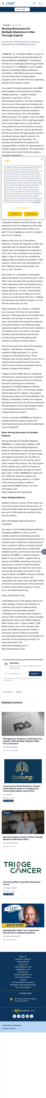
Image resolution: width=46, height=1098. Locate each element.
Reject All (15, 214)
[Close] (41, 159)
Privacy (23, 979)
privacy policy (8, 680)
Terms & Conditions (23, 977)
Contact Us (23, 964)
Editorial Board (23, 962)
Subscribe (34, 674)
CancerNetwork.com (23, 967)
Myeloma (19, 692)
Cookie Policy (36, 202)
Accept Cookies (31, 214)
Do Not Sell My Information (23, 982)
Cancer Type (20, 9)
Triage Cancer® (11, 888)
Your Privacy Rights (23, 987)
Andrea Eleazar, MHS (12, 936)
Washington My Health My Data (23, 985)
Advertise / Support (23, 959)
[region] (23, 188)
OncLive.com (23, 972)
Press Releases (8, 692)
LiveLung (8, 794)
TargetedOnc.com (23, 969)
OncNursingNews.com (23, 974)
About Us (23, 956)
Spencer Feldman (11, 747)
